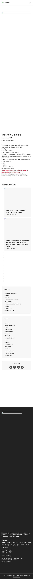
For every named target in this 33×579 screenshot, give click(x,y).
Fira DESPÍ (8, 302)
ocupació (7, 349)
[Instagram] (6, 551)
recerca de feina (9, 353)
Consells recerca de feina (12, 299)
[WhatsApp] (3, 551)
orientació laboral (9, 351)
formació (7, 336)
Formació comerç (9, 338)
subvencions (8, 355)
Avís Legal (4, 562)
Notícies (7, 306)
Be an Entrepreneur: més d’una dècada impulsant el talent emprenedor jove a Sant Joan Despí (18, 243)
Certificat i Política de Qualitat (9, 559)
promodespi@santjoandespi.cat (10, 545)
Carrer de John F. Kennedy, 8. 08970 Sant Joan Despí (15, 544)
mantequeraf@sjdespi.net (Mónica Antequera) (15, 170)
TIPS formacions (9, 310)
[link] (15, 170)
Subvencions (8, 308)
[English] (7, 566)
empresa (7, 333)
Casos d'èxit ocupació (11, 293)
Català (7, 295)
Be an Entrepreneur (10, 325)
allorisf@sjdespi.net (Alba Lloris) (11, 172)
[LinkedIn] (10, 551)
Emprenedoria (9, 331)
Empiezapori (16, 577)
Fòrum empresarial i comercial (13, 304)
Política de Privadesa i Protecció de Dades (12, 558)
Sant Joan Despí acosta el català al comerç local (16, 211)
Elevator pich (8, 329)
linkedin (7, 342)
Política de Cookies (6, 561)
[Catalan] (3, 566)
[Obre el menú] (30, 3)
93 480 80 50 (5, 547)
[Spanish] (5, 566)
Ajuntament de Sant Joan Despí (14, 575)
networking (8, 346)
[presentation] (17, 198)
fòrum (6, 340)
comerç (7, 297)
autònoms (7, 323)
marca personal (9, 344)
